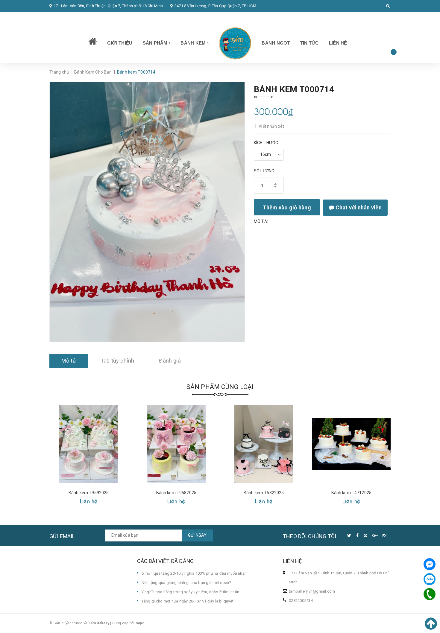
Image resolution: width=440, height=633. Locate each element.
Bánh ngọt (276, 42)
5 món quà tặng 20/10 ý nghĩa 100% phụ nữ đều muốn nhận (194, 573)
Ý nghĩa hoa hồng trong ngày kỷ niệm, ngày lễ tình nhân (190, 592)
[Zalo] (430, 579)
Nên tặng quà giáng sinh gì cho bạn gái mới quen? (186, 582)
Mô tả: (261, 221)
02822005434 (65, 18)
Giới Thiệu (120, 42)
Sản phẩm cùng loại (220, 386)
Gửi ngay (197, 535)
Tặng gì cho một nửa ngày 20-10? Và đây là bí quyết (188, 601)
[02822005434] (429, 594)
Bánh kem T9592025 (89, 492)
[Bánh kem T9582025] (176, 444)
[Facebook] (430, 564)
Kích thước (266, 142)
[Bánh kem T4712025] (351, 444)
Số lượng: (264, 170)
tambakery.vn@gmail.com (312, 591)
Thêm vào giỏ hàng (287, 207)
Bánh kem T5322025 (264, 492)
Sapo (140, 623)
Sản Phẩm (156, 42)
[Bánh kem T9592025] (88, 444)
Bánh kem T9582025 (176, 492)
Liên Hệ (338, 42)
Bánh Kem (193, 42)
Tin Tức (309, 42)
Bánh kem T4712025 (351, 492)
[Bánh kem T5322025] (263, 444)
